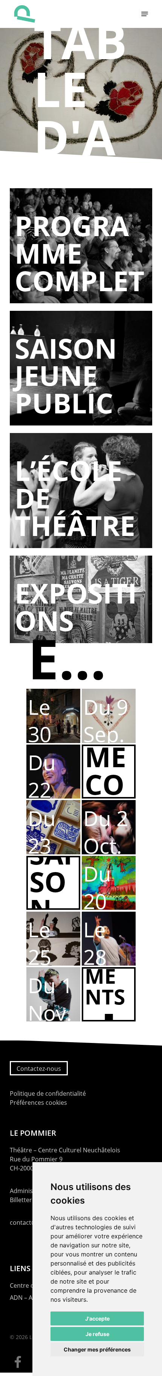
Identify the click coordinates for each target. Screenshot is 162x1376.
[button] (144, 14)
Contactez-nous (39, 1068)
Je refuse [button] (97, 1334)
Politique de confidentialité (48, 1093)
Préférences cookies (38, 1102)
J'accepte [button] (97, 1318)
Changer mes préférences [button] (97, 1349)
